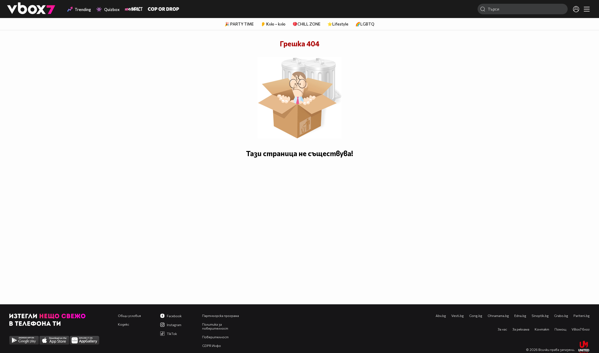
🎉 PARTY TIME (239, 24)
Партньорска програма (220, 316)
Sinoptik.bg (540, 316)
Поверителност (215, 337)
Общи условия (129, 316)
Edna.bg (520, 316)
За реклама (520, 329)
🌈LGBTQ (364, 24)
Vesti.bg (457, 316)
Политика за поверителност (215, 326)
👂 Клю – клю (273, 24)
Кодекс (123, 324)
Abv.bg (441, 316)
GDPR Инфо (211, 346)
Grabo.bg (561, 316)
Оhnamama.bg (498, 316)
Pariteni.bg (581, 316)
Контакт (542, 329)
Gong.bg (475, 316)
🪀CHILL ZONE (306, 24)
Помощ (560, 329)
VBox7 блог (581, 329)
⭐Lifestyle (337, 24)
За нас (502, 329)
